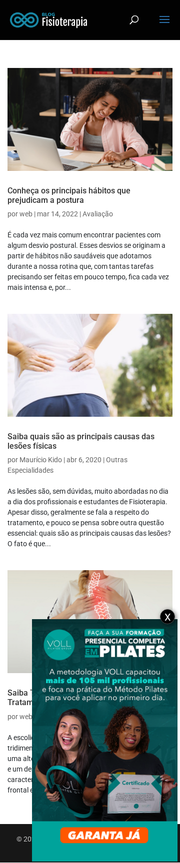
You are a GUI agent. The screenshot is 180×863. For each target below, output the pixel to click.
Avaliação (97, 214)
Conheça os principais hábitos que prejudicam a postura (69, 195)
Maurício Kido (41, 460)
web (26, 214)
